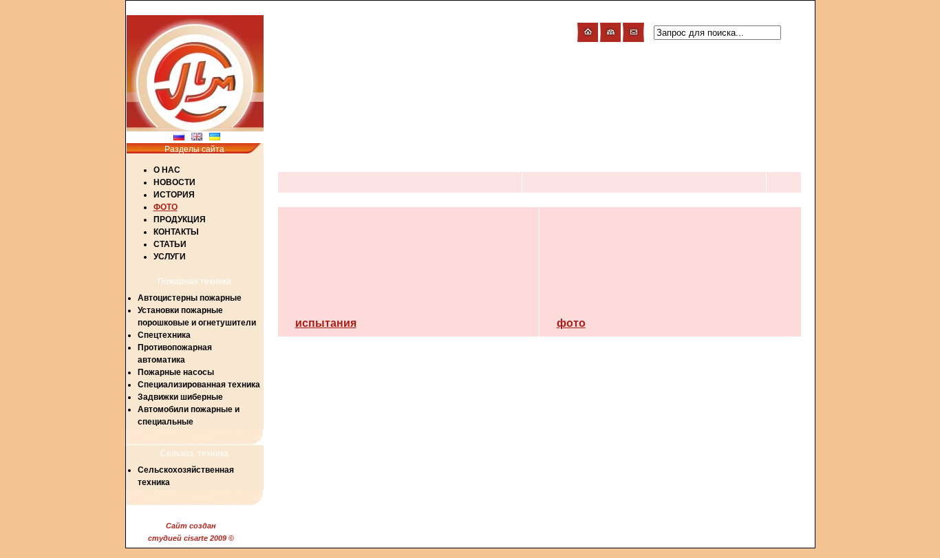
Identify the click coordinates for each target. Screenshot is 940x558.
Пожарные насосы (176, 372)
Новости (174, 182)
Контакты (176, 232)
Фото (165, 207)
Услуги (169, 256)
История (174, 195)
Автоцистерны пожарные (190, 298)
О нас (166, 170)
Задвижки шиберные (180, 397)
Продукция (179, 219)
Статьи (169, 244)
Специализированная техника (199, 384)
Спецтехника (164, 335)
